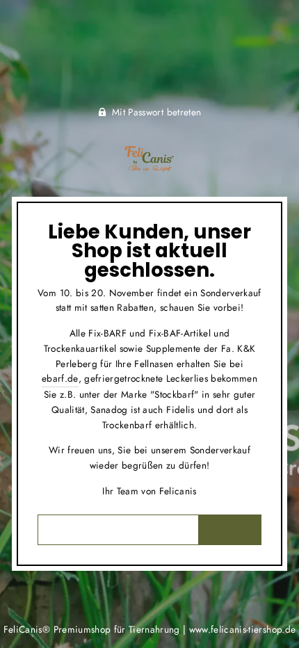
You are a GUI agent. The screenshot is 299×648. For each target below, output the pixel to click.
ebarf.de (60, 378)
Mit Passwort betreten (156, 112)
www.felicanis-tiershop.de (242, 629)
